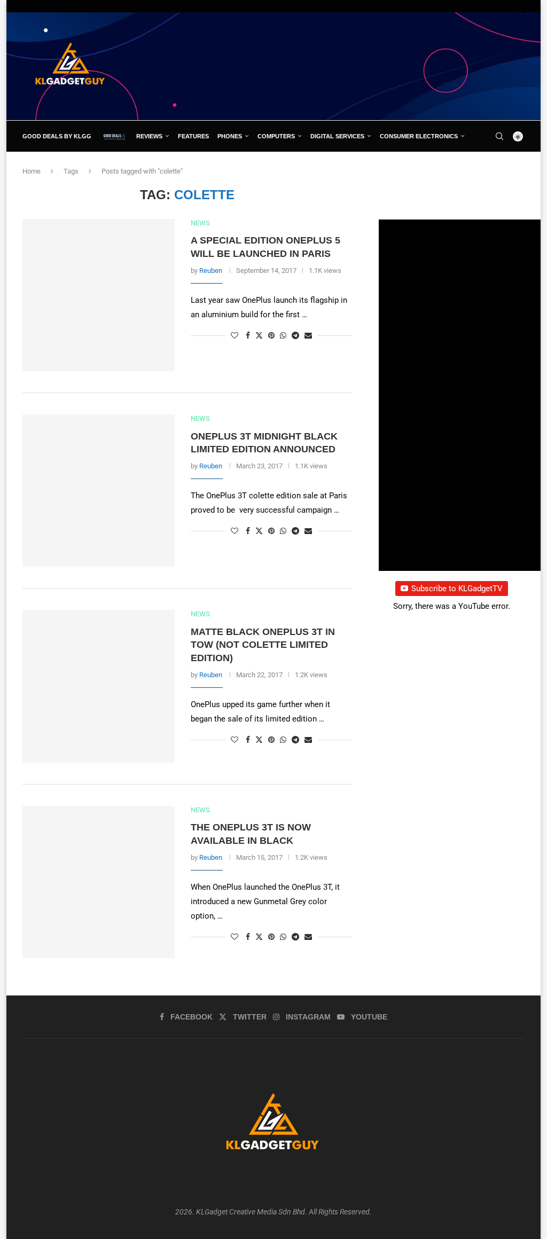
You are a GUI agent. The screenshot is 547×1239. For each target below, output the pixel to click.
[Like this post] (234, 335)
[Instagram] (501, 167)
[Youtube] (514, 167)
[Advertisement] (330, 66)
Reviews (149, 136)
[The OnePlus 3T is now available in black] (98, 882)
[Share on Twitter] (259, 335)
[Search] (499, 136)
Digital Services (337, 136)
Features (193, 136)
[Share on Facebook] (248, 335)
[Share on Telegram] (295, 335)
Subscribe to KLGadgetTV (457, 588)
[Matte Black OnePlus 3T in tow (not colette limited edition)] (98, 686)
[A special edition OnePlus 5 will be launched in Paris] (98, 295)
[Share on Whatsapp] (283, 335)
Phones (229, 136)
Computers (276, 136)
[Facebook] (478, 167)
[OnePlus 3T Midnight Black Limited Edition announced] (98, 490)
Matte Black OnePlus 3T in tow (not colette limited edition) (263, 644)
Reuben (210, 270)
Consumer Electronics (419, 136)
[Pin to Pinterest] (271, 335)
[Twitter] (489, 167)
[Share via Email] (308, 335)
